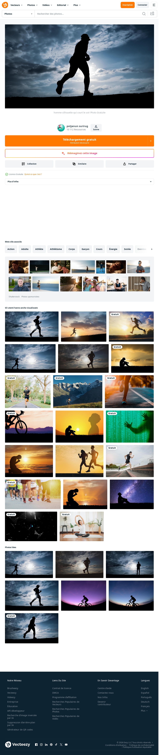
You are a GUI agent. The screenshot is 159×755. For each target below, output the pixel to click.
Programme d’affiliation (63, 695)
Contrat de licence (60, 686)
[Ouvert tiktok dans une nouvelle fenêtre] (56, 743)
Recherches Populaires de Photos (64, 709)
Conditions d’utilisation (113, 743)
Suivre (95, 128)
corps (72, 247)
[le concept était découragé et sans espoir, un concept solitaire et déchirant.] (132, 357)
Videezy (11, 695)
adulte (24, 247)
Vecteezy (11, 691)
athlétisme (56, 247)
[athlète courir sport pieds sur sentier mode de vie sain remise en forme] (129, 390)
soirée (127, 247)
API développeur (15, 709)
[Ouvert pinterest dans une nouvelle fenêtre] (51, 743)
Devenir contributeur (102, 701)
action (10, 247)
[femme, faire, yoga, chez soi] (82, 525)
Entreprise (12, 700)
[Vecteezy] (5, 5)
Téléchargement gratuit (78, 139)
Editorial (61, 5)
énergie (113, 247)
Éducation (12, 704)
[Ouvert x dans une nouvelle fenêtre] (61, 743)
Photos (31, 5)
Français (143, 704)
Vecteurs (15, 5)
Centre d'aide (102, 686)
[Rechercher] (141, 14)
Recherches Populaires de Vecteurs (64, 701)
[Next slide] (147, 248)
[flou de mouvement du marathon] (33, 493)
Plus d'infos (13, 180)
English (143, 686)
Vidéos (46, 5)
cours (99, 247)
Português (144, 695)
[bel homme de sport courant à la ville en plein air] (130, 460)
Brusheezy (12, 686)
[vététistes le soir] (83, 594)
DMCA (54, 691)
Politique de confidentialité (139, 743)
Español (143, 691)
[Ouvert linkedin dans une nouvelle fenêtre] (46, 743)
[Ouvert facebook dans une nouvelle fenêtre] (36, 743)
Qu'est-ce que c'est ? (33, 173)
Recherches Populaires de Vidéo (64, 716)
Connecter (140, 5)
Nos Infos (101, 695)
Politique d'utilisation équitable (134, 745)
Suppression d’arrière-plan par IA (21, 722)
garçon (85, 247)
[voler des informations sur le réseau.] (130, 425)
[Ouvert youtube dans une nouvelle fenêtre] (66, 743)
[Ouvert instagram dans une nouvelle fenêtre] (41, 743)
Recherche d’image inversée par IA (17, 715)
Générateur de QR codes (20, 728)
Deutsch (143, 700)
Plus (75, 5)
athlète (39, 247)
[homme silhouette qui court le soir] (32, 325)
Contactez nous (104, 691)
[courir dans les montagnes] (77, 390)
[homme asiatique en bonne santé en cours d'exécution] (28, 390)
